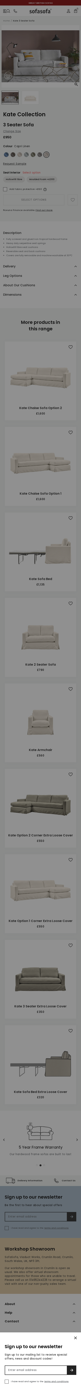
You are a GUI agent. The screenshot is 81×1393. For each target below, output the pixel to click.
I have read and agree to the (40, 1381)
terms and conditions (56, 1381)
